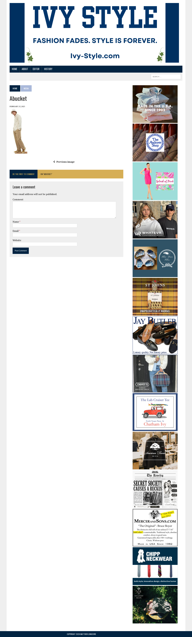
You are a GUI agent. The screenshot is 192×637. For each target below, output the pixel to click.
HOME (14, 69)
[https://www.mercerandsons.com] (155, 544)
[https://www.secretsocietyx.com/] (155, 506)
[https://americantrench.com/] (155, 467)
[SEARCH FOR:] (166, 76)
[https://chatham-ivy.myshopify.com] (155, 429)
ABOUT (25, 69)
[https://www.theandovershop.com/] (155, 159)
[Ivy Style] (94, 33)
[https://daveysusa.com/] (155, 390)
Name (16, 221)
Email (16, 231)
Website (17, 240)
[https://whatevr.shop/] (155, 236)
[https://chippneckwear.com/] (155, 583)
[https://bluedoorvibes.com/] (155, 275)
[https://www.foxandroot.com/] (155, 621)
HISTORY (48, 69)
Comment (18, 199)
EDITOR (36, 69)
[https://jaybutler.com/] (155, 352)
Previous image (65, 161)
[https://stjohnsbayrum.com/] (155, 313)
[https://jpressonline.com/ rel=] (155, 120)
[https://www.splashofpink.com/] (155, 198)
